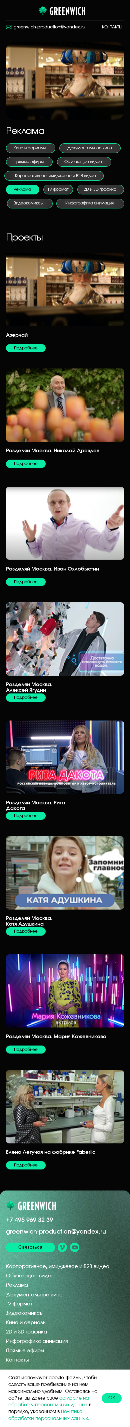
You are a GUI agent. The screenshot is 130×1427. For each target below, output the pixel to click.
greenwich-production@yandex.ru (56, 1232)
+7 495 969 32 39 (29, 1220)
